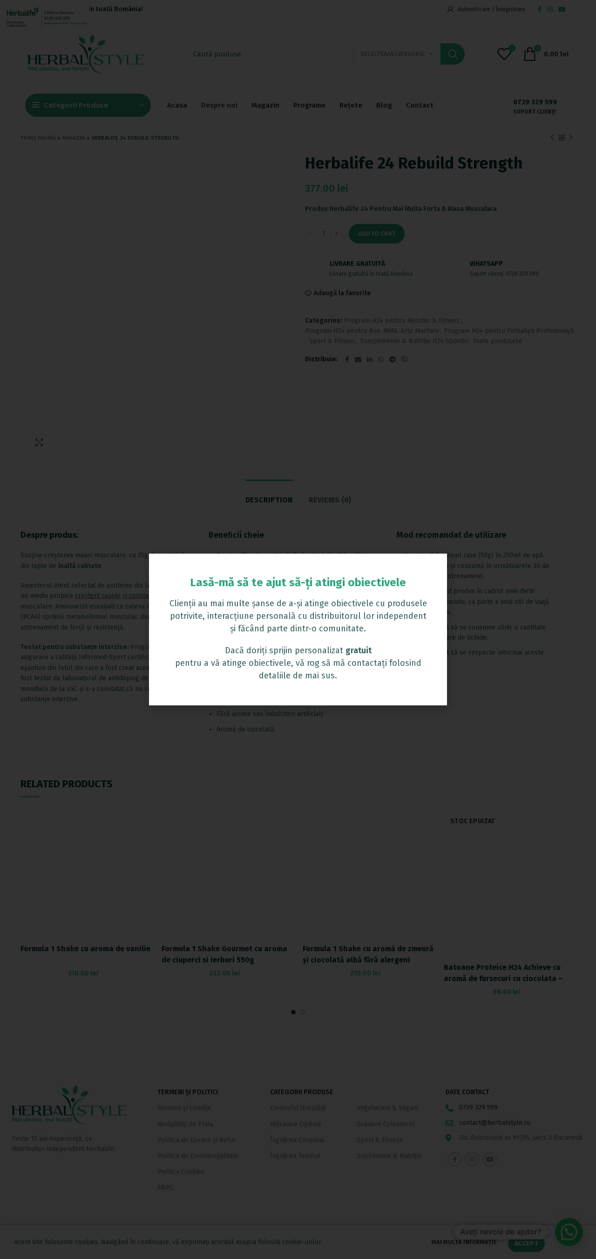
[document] (298, 629)
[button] (435, 566)
